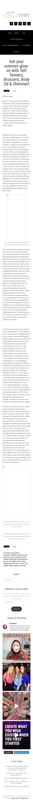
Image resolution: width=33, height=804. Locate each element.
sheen (24, 561)
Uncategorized (15, 553)
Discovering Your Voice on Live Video (16, 786)
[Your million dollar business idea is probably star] (16, 735)
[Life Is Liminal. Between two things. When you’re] (16, 706)
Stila (26, 563)
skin (10, 563)
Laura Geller (21, 559)
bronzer (18, 557)
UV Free (23, 566)
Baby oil (22, 555)
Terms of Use (24, 798)
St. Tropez (21, 563)
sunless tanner (13, 566)
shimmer (5, 563)
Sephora (19, 561)
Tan (20, 566)
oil (8, 561)
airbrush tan (15, 555)
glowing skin (12, 559)
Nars (4, 561)
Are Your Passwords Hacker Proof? (16, 778)
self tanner (12, 561)
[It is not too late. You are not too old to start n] (16, 677)
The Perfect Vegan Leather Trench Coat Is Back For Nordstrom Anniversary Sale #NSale (16, 768)
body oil (13, 557)
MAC (26, 559)
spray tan (15, 563)
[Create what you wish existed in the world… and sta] (16, 647)
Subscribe (16, 609)
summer (5, 566)
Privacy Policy (15, 798)
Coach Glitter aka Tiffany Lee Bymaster (16, 12)
